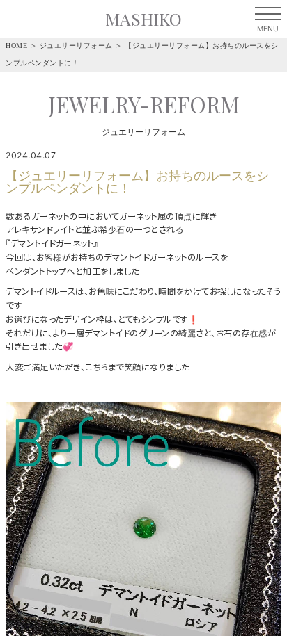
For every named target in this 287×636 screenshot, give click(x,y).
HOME (16, 45)
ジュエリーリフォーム (76, 45)
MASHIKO (143, 18)
